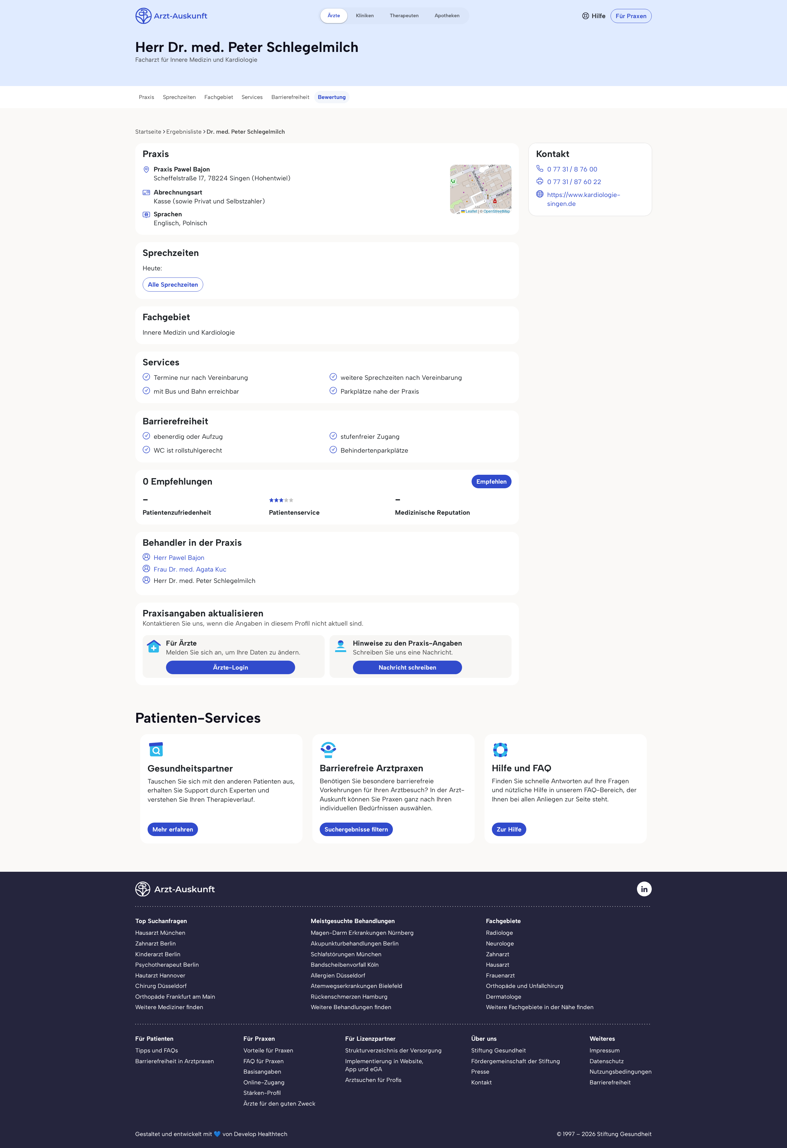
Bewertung (332, 97)
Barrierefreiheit (290, 97)
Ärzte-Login (230, 667)
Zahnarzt (497, 954)
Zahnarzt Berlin (155, 943)
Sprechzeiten (179, 97)
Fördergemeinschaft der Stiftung (515, 1061)
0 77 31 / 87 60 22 (574, 182)
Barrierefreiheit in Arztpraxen (174, 1061)
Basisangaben (262, 1071)
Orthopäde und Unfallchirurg (525, 985)
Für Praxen (631, 16)
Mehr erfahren (172, 829)
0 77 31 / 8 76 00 (572, 169)
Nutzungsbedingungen (621, 1071)
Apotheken (447, 15)
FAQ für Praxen (263, 1061)
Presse (480, 1071)
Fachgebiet (218, 97)
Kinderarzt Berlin (157, 954)
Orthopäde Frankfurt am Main (175, 996)
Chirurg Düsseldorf (161, 985)
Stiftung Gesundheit (498, 1050)
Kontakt (481, 1082)
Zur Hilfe (509, 829)
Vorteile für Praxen (268, 1050)
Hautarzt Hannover (160, 975)
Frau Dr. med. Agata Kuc (190, 569)
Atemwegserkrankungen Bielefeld (356, 985)
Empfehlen (492, 481)
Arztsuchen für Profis (373, 1079)
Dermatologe (503, 996)
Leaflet (471, 211)
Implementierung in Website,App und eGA (384, 1065)
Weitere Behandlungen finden (351, 1007)
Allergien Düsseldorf (338, 975)
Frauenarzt (500, 975)
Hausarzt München (160, 932)
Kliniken (365, 15)
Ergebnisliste (184, 131)
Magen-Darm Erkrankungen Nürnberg (362, 932)
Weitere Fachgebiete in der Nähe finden (540, 1007)
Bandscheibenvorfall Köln (345, 964)
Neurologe (500, 943)
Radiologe (499, 932)
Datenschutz (607, 1061)
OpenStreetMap (497, 211)
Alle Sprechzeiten (173, 284)
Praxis (146, 97)
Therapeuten (404, 15)
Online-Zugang (264, 1082)
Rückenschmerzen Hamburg (349, 996)
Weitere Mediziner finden (169, 1007)
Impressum (605, 1050)
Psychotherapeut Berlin (167, 964)
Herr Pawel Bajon (179, 557)
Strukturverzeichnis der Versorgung (393, 1050)
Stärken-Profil (262, 1092)
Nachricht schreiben (407, 667)
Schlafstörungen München (346, 954)
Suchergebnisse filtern (356, 829)
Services (252, 97)
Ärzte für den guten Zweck (279, 1103)
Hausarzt (497, 964)
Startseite (148, 131)
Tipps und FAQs (156, 1050)
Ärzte (334, 15)
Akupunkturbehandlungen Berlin (355, 943)
